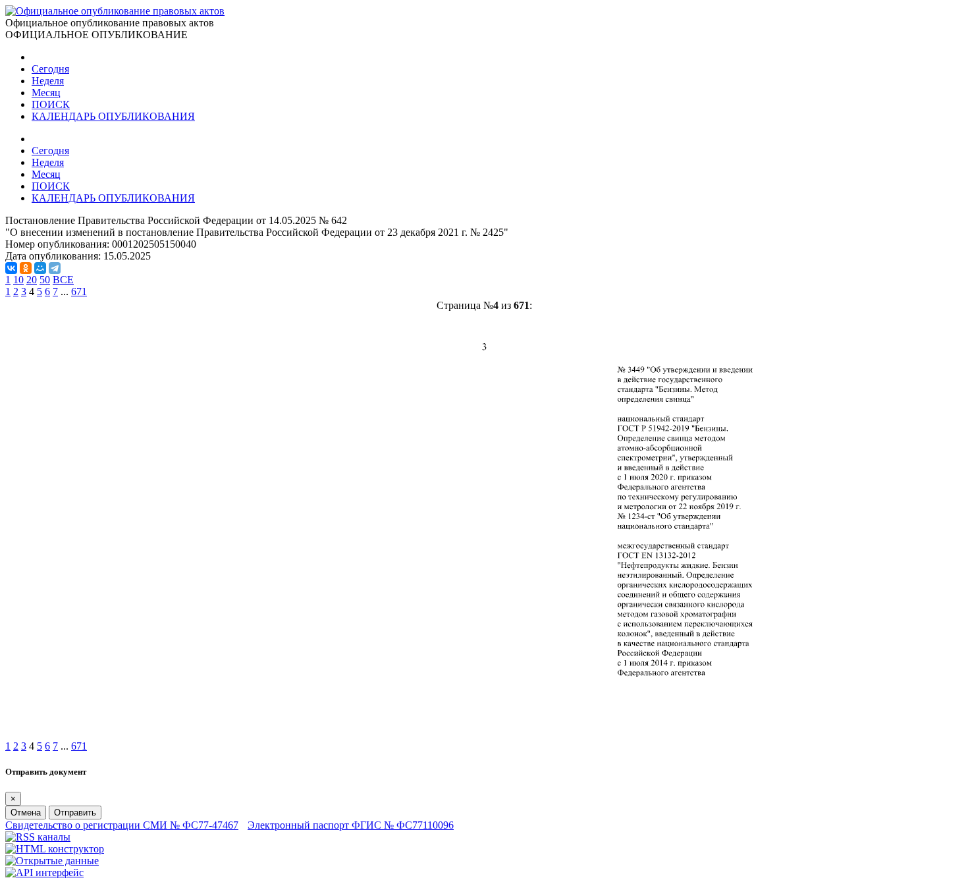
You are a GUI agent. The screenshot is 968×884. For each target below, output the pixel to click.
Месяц (46, 92)
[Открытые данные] (52, 860)
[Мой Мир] (40, 268)
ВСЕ (63, 279)
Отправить (75, 812)
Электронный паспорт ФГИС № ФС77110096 (351, 825)
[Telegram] (55, 268)
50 (45, 279)
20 (31, 279)
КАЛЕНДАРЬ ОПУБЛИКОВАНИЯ (113, 116)
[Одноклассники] (26, 268)
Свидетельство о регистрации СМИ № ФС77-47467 (121, 825)
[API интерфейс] (44, 872)
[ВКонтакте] (11, 268)
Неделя (48, 80)
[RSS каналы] (37, 837)
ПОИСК (51, 104)
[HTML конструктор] (54, 848)
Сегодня (50, 68)
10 (18, 279)
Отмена (26, 812)
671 (79, 291)
